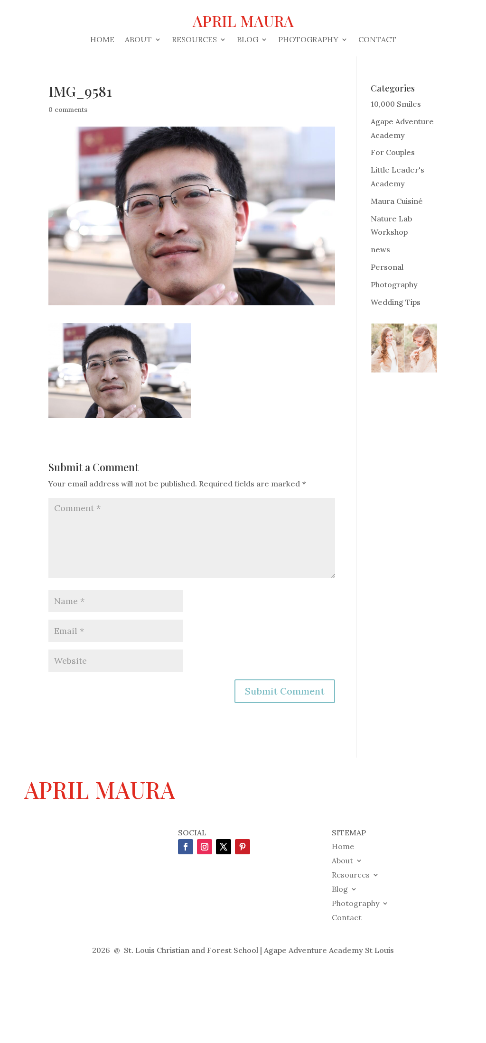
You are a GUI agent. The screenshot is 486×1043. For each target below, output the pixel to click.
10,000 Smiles (396, 104)
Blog (247, 40)
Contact (377, 40)
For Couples (393, 152)
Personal (387, 267)
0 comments (67, 109)
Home (102, 40)
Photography (308, 40)
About (138, 40)
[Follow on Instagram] (204, 846)
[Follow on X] (223, 846)
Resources (194, 40)
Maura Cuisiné (397, 201)
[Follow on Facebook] (185, 846)
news (380, 249)
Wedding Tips (396, 302)
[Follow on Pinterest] (242, 846)
